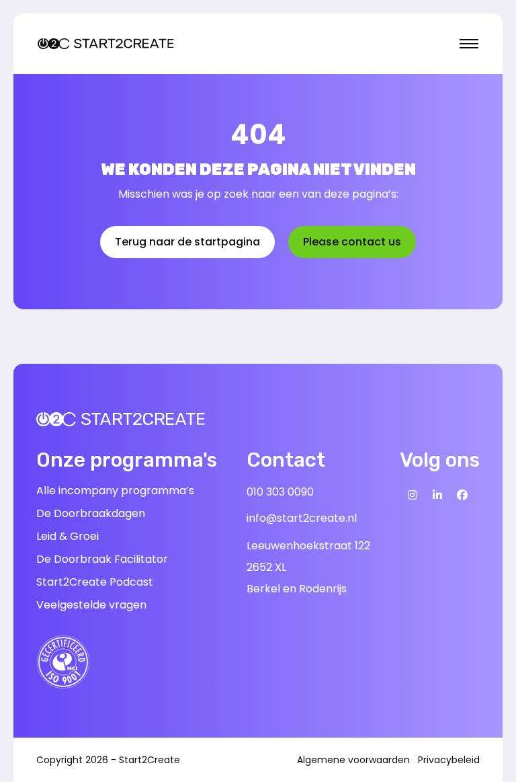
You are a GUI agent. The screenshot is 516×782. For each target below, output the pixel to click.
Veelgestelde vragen (91, 605)
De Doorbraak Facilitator (102, 559)
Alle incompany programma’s (115, 490)
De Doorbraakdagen (90, 513)
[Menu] (469, 43)
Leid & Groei (67, 536)
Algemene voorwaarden (353, 760)
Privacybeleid (449, 760)
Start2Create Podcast (94, 582)
